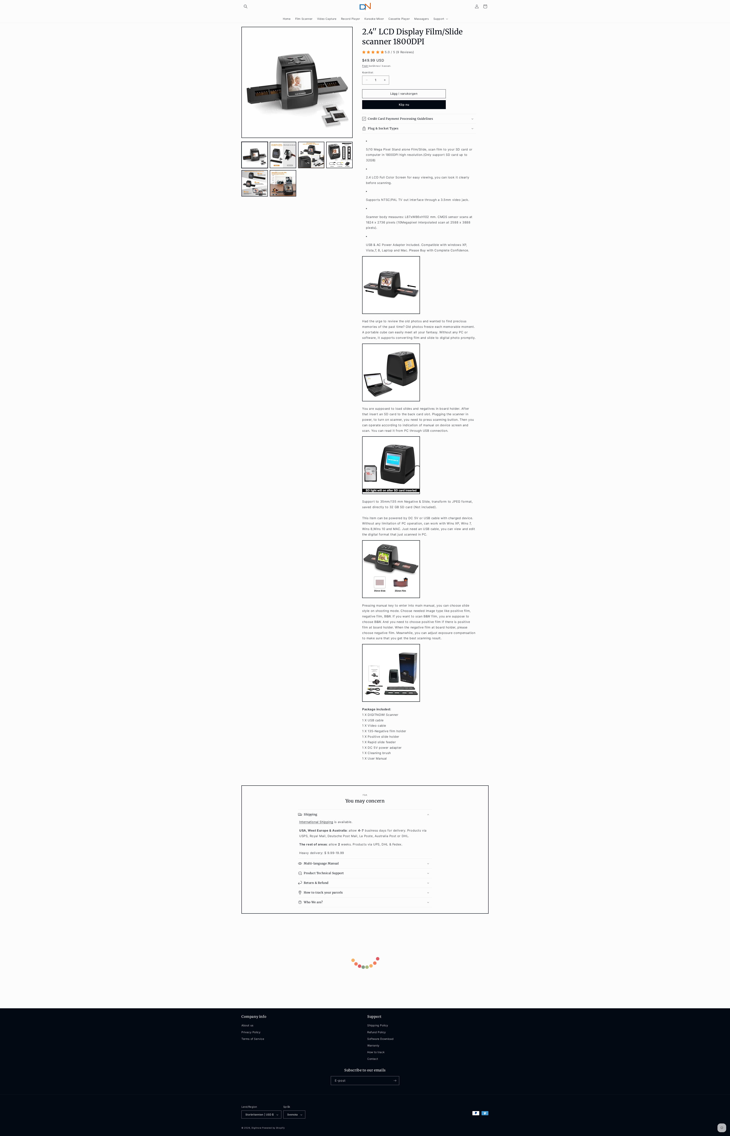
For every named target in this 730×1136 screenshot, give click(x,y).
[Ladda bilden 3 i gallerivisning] (311, 155)
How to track (376, 1052)
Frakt (365, 65)
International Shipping (316, 822)
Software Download (380, 1038)
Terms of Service (252, 1038)
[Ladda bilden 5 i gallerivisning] (254, 183)
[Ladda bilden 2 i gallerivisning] (283, 155)
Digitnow (257, 1128)
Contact (372, 1059)
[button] (245, 6)
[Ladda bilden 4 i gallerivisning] (339, 155)
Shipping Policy (377, 1025)
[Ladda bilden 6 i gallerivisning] (283, 183)
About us (247, 1025)
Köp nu (404, 104)
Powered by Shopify (273, 1128)
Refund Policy (376, 1032)
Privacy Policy (250, 1032)
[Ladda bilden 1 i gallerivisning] (254, 155)
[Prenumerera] (395, 1080)
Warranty (373, 1045)
